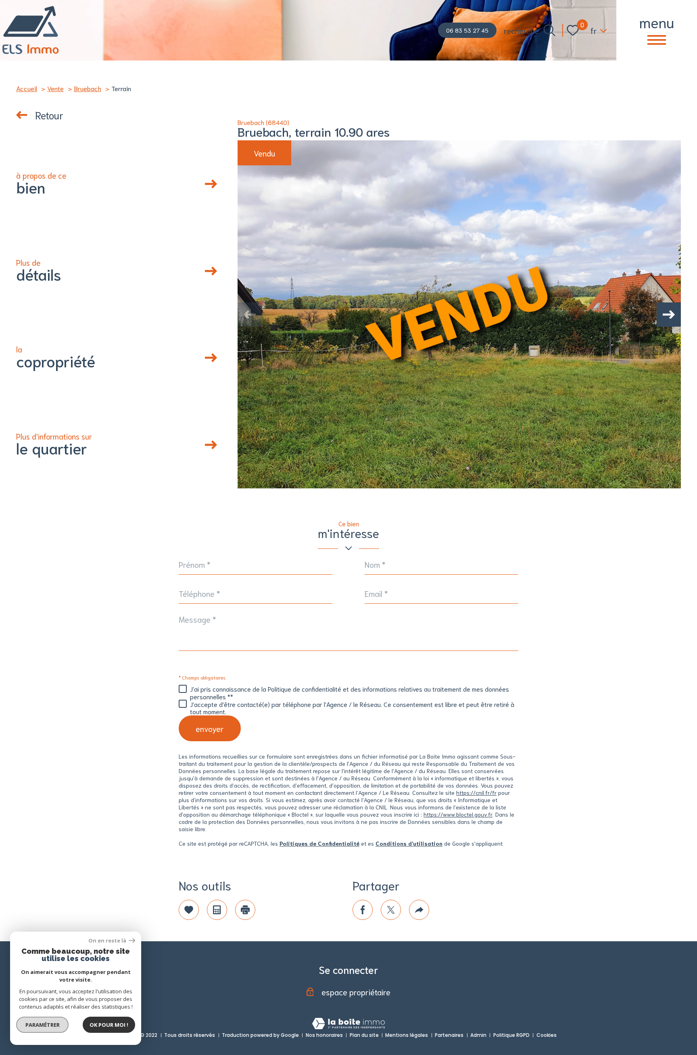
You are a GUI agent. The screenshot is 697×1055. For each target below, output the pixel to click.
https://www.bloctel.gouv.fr (458, 814)
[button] (669, 314)
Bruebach (87, 88)
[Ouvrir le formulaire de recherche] (549, 30)
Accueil (26, 88)
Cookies (546, 1035)
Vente (55, 88)
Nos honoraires (324, 1035)
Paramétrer (42, 1024)
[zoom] (459, 314)
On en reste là (108, 941)
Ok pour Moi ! (109, 1024)
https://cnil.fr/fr (476, 792)
